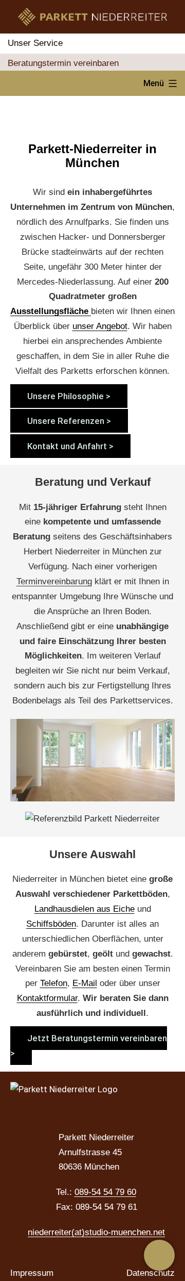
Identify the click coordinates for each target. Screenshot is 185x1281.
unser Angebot (99, 326)
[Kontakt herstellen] (159, 1255)
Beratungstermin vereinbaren (63, 63)
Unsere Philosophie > (68, 396)
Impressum (31, 1273)
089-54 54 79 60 (105, 1192)
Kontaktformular (47, 998)
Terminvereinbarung (54, 581)
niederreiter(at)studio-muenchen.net (96, 1232)
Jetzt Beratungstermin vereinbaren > (88, 1045)
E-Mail (84, 983)
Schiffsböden (51, 924)
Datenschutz (150, 1273)
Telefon (53, 983)
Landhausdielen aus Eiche (84, 909)
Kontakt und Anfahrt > (70, 446)
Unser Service (35, 43)
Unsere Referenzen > (69, 421)
